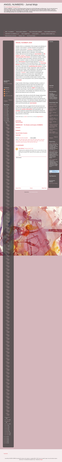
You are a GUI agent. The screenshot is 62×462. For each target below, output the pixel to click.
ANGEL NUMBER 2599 (8, 128)
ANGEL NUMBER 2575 (8, 211)
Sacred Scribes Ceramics (21, 133)
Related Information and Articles (10, 35)
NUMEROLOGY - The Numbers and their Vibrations (53, 109)
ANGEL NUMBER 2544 (8, 318)
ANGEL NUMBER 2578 (8, 200)
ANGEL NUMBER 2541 (8, 328)
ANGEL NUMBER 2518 (8, 407)
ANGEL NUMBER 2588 (8, 166)
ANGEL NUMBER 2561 (8, 259)
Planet (55, 171)
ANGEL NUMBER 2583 (8, 183)
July (7, 425)
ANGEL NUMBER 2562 (8, 255)
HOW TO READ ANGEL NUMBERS (35, 31)
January (7, 434)
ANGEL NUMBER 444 (53, 143)
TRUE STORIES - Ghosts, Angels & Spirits (53, 132)
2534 (19, 139)
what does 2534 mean (33, 142)
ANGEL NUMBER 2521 (8, 397)
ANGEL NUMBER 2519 (8, 404)
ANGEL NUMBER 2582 (8, 187)
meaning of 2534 (18, 140)
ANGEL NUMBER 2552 (8, 290)
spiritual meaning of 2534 (24, 142)
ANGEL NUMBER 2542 (8, 324)
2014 (6, 436)
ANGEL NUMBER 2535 (8, 349)
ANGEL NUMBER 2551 (8, 293)
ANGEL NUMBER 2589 (8, 162)
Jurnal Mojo (7, 89)
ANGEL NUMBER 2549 (8, 300)
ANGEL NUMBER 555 (53, 159)
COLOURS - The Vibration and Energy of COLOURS (53, 119)
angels (33, 87)
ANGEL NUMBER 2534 (8, 352)
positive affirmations (27, 109)
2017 (6, 117)
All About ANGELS (35, 33)
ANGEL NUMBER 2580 (8, 194)
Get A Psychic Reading (31, 35)
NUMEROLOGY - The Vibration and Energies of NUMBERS (29, 124)
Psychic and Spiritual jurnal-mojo (53, 107)
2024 (6, 109)
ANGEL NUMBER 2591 (8, 156)
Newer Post (18, 188)
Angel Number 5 (40, 116)
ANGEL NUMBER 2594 (8, 145)
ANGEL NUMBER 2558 (8, 269)
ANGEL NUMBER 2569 (8, 231)
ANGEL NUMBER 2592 (8, 152)
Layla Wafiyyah (21, 148)
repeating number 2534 (34, 140)
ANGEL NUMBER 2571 (8, 225)
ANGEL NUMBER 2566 (8, 242)
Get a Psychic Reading (8, 83)
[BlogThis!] (32, 137)
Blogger (41, 459)
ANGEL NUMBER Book (25, 33)
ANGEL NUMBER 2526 (8, 380)
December (8, 121)
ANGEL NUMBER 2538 (8, 338)
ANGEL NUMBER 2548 (8, 304)
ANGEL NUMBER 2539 (8, 335)
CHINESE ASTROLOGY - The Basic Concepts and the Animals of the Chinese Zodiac (53, 126)
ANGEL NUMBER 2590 (8, 159)
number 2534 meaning (26, 140)
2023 (6, 111)
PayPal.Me (18, 135)
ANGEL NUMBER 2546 (8, 311)
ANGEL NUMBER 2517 (8, 411)
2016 (6, 118)
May (7, 428)
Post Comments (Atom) (33, 192)
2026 (6, 106)
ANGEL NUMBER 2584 (8, 180)
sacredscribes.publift (8, 95)
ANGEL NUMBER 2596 (8, 138)
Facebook (18, 127)
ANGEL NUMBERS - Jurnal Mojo (21, 4)
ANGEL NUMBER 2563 (8, 252)
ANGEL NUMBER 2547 (8, 307)
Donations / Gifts (22, 35)
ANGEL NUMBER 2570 (8, 228)
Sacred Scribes (19, 122)
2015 (6, 120)
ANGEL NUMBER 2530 (8, 366)
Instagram (18, 130)
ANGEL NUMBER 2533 (8, 355)
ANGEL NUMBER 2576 (8, 207)
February (7, 433)
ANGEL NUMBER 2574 (8, 214)
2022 (6, 112)
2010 (6, 442)
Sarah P (6, 93)
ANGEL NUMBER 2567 (8, 238)
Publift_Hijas (7, 91)
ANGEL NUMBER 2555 (8, 280)
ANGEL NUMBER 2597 (8, 135)
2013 (6, 438)
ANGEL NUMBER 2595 (8, 142)
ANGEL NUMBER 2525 (8, 383)
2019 (6, 114)
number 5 (25, 116)
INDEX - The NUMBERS (9, 31)
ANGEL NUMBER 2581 (8, 190)
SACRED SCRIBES (52, 104)
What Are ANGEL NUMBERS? (21, 31)
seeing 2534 (18, 142)
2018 (6, 115)
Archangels (19, 80)
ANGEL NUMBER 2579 (8, 197)
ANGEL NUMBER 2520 (8, 400)
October (7, 419)
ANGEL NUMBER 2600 (8, 125)
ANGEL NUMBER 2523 (8, 390)
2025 (6, 108)
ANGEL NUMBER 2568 (8, 235)
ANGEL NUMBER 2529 (8, 369)
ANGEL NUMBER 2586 (8, 173)
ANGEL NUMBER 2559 (8, 266)
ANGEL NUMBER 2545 (8, 314)
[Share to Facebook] (34, 137)
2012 (6, 439)
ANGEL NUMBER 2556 (8, 276)
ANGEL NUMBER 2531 (8, 362)
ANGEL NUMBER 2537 (8, 342)
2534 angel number (24, 139)
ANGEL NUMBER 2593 (8, 149)
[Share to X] (33, 137)
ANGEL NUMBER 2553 (8, 287)
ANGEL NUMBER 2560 (8, 262)
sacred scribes (41, 140)
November (8, 417)
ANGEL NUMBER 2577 (8, 204)
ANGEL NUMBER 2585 (8, 176)
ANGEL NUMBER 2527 (8, 376)
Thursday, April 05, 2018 (29, 148)
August (7, 423)
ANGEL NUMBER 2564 (8, 249)
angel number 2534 (31, 139)
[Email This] (30, 137)
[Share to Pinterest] (35, 137)
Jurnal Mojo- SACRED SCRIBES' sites (48, 33)
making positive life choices (23, 57)
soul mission (38, 53)
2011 (6, 441)
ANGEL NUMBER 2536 (8, 345)
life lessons (22, 61)
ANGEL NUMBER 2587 (8, 169)
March (7, 431)
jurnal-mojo (18, 120)
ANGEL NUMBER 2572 (8, 221)
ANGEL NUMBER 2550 (8, 297)
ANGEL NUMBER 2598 (8, 131)
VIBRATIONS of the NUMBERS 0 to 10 (12, 33)
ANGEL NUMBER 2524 (8, 386)
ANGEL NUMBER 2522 (8, 393)
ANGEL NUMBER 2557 (8, 273)
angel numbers (37, 139)
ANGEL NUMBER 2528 (8, 373)
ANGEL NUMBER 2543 (8, 321)
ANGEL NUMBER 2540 (8, 331)
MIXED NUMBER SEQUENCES (50, 31)
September (8, 421)
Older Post (44, 188)
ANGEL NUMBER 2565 (8, 245)
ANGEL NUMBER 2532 (8, 359)
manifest (18, 110)
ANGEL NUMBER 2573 (8, 218)
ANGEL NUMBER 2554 (8, 283)
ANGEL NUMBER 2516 (8, 414)
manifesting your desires (35, 66)
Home (31, 188)
